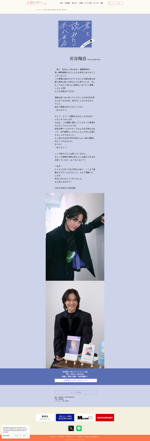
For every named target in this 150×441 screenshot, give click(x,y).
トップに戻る (75, 392)
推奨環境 (80, 436)
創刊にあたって (71, 436)
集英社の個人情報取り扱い (92, 436)
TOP (37, 9)
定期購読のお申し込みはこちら (75, 380)
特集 (101, 3)
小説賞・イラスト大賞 (85, 3)
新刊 (61, 3)
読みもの (74, 3)
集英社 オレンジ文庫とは (57, 436)
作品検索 (67, 3)
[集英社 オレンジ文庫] (36, 3)
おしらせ (95, 3)
